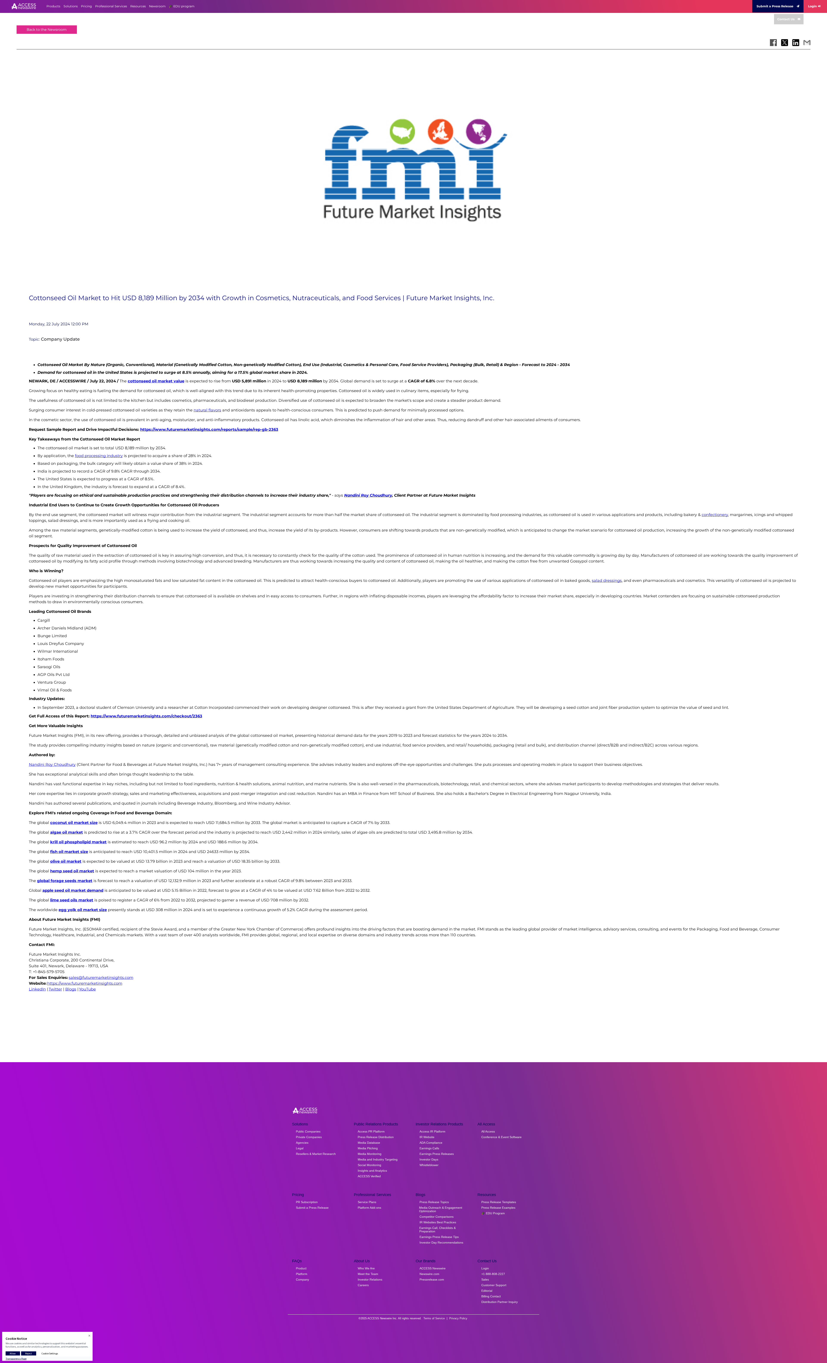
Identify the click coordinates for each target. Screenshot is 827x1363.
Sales (485, 1279)
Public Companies (308, 1131)
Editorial (486, 1290)
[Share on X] (784, 42)
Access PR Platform (371, 1131)
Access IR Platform (432, 1131)
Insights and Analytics (372, 1170)
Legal (299, 1148)
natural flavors (207, 410)
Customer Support (493, 1285)
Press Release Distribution (376, 1137)
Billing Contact (491, 1296)
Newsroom (157, 6)
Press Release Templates (498, 1202)
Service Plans (367, 1202)
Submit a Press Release (775, 6)
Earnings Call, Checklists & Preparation (437, 1229)
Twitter (55, 989)
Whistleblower (429, 1165)
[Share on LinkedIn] (795, 42)
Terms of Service (434, 1318)
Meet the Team (368, 1274)
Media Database (369, 1142)
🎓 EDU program (181, 6)
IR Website (427, 1137)
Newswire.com (429, 1274)
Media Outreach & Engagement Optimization (440, 1209)
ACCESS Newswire (433, 1268)
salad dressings (607, 580)
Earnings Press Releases (437, 1154)
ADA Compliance (431, 1142)
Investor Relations (370, 1279)
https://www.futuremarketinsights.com (84, 983)
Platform (301, 1274)
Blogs (70, 989)
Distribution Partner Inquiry (499, 1302)
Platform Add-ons (369, 1207)
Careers (363, 1285)
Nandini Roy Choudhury (52, 764)
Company (302, 1279)
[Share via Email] (807, 42)
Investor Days (429, 1159)
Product (301, 1268)
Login (812, 6)
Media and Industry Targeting (378, 1159)
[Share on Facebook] (773, 42)
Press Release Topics (434, 1202)
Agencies (302, 1142)
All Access (488, 1131)
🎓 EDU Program (493, 1213)
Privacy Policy (458, 1318)
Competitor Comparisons (437, 1216)
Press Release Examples (498, 1207)
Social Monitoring (369, 1165)
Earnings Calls (429, 1148)
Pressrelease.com (432, 1279)
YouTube (87, 989)
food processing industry (99, 455)
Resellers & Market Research (316, 1154)
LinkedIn (37, 989)
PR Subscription (307, 1202)
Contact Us (785, 19)
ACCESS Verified (369, 1176)
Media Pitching (368, 1148)
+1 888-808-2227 (493, 1274)
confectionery (715, 514)
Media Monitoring (369, 1154)
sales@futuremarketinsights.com (101, 977)
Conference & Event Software (501, 1137)
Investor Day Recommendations (441, 1242)
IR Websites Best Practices (438, 1222)
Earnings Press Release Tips (439, 1237)
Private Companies (309, 1137)
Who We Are (366, 1268)
